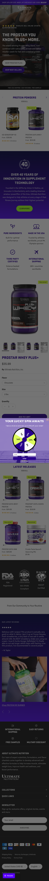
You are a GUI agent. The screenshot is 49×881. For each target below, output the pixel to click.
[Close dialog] (47, 420)
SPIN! (24, 458)
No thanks (24, 460)
